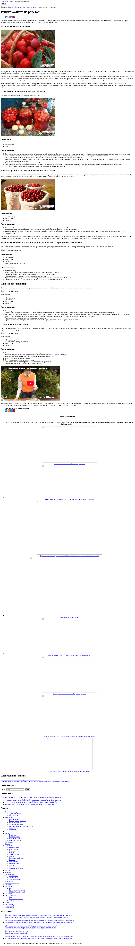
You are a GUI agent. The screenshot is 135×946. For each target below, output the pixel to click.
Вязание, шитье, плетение (17, 821)
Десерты (11, 853)
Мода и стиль (9, 881)
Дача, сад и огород (11, 812)
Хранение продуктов (16, 869)
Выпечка (12, 851)
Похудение (8, 886)
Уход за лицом (9, 908)
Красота (7, 844)
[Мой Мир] (11, 17)
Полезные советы (15, 863)
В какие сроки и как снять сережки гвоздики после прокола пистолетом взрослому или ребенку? (37, 917)
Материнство (9, 874)
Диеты (11, 888)
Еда (6, 831)
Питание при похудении (17, 890)
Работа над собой (10, 895)
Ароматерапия (13, 819)
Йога (10, 897)
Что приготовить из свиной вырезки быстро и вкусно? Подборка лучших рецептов (33, 797)
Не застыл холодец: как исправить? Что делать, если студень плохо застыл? (30, 928)
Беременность (13, 876)
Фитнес (11, 900)
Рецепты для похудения (17, 892)
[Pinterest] (14, 17)
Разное (7, 902)
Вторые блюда (13, 849)
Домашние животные (16, 822)
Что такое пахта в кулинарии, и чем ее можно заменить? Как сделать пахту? (30, 804)
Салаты (11, 865)
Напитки (12, 860)
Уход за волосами (10, 904)
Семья (11, 828)
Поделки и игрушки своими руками (21, 826)
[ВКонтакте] (6, 17)
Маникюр (8, 872)
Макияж (7, 870)
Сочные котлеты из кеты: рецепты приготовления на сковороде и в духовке (30, 799)
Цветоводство (13, 815)
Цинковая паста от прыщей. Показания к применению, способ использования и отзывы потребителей (35, 782)
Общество (8, 884)
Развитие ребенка (15, 879)
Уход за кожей (9, 906)
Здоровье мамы (14, 877)
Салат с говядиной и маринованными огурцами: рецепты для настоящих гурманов (33, 801)
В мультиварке (14, 847)
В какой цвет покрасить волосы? (16, 933)
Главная (10, 7)
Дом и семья (9, 817)
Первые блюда (13, 861)
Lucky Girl (4, 1)
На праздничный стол (16, 858)
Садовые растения (15, 814)
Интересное (9, 842)
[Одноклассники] (9, 17)
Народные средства (15, 840)
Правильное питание (16, 899)
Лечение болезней (15, 838)
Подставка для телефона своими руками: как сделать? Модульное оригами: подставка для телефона (38, 922)
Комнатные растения (16, 824)
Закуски (11, 856)
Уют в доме (12, 829)
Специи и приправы (16, 867)
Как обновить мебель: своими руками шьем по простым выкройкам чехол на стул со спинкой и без (38, 938)
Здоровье (8, 833)
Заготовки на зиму (29, 7)
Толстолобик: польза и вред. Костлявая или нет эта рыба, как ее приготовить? (31, 802)
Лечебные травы (14, 837)
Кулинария (18, 7)
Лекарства (12, 835)
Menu (3, 3)
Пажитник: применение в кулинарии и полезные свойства (20, 780)
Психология (9, 893)
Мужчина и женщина (12, 883)
